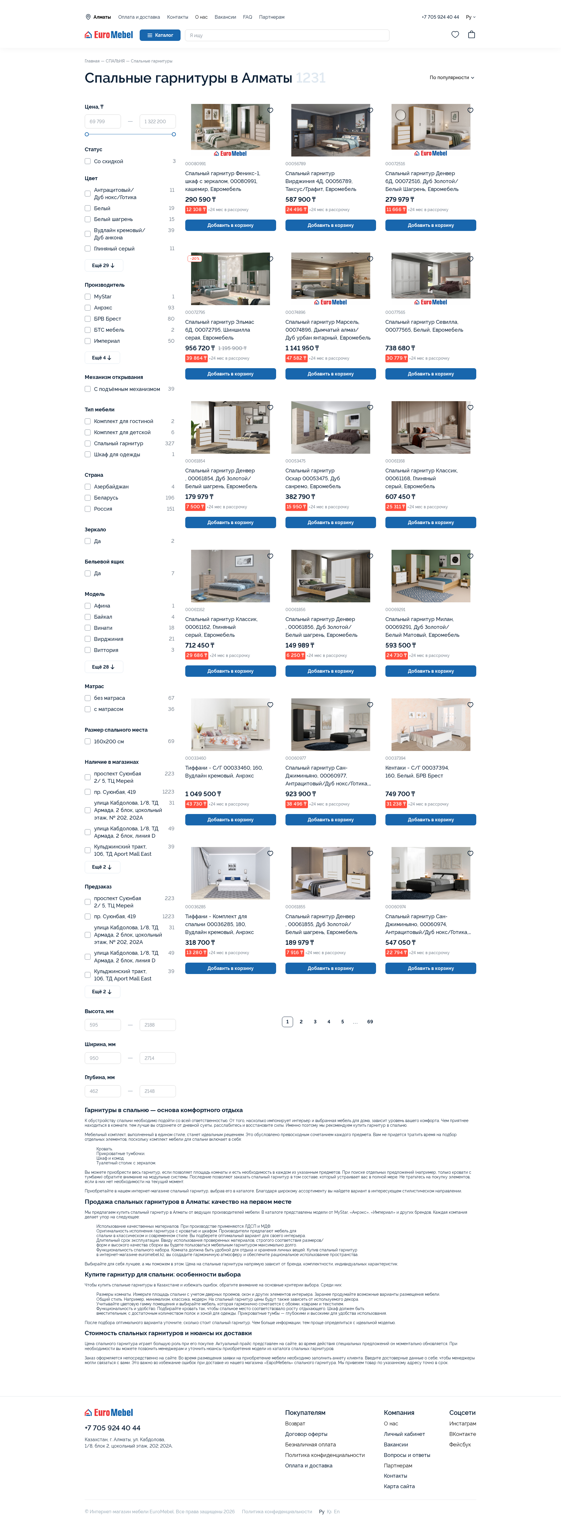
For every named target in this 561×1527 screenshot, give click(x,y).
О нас (201, 17)
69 (370, 1022)
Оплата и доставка (139, 17)
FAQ (247, 17)
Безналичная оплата (310, 1445)
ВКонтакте (462, 1434)
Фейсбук (460, 1445)
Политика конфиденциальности (325, 1455)
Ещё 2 (99, 867)
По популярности (449, 77)
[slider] (87, 134)
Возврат (295, 1424)
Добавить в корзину (230, 225)
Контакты (177, 17)
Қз (329, 1511)
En (337, 1511)
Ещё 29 (100, 265)
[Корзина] (471, 35)
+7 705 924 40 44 (440, 17)
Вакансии (225, 17)
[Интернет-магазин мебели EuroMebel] (109, 36)
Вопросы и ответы (407, 1455)
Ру (469, 17)
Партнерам (272, 17)
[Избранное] (455, 35)
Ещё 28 (100, 667)
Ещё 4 (99, 358)
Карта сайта (399, 1486)
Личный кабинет (404, 1434)
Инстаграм (462, 1424)
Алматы (102, 17)
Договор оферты (306, 1434)
